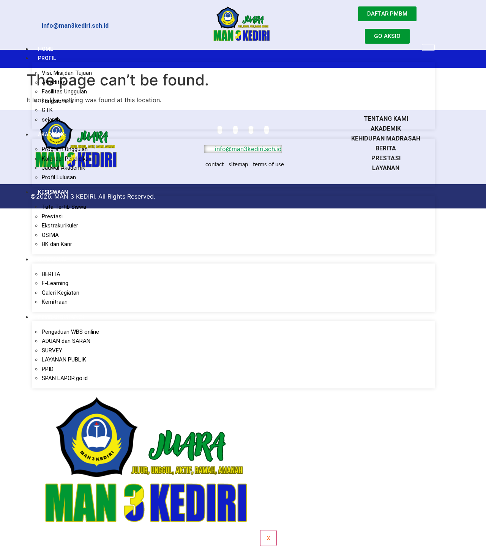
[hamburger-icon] (428, 47)
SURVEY (52, 350)
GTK (47, 110)
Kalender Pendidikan (67, 158)
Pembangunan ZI (61, 317)
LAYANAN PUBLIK (64, 359)
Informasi (52, 259)
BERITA (51, 274)
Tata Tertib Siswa (64, 207)
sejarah (51, 119)
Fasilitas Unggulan (64, 91)
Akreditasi (54, 82)
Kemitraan (55, 301)
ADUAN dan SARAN (66, 341)
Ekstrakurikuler (60, 225)
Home (45, 49)
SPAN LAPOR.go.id (65, 378)
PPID (48, 369)
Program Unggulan (65, 149)
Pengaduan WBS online (70, 331)
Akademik (51, 134)
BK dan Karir (57, 244)
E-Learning (55, 283)
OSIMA (50, 235)
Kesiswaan (53, 192)
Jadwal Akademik (63, 167)
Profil (47, 58)
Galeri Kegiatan (60, 292)
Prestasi (52, 216)
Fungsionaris (58, 101)
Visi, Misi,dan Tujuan (67, 72)
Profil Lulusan (59, 177)
